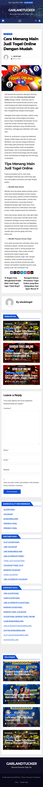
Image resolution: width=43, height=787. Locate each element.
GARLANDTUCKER (21, 10)
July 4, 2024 (11, 746)
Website (6, 470)
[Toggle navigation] (19, 20)
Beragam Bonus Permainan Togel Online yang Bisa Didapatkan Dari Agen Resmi (30, 283)
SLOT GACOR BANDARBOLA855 (16, 635)
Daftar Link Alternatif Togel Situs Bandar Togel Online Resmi (21, 378)
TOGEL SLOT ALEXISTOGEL (14, 561)
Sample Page (24, 782)
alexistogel (17, 56)
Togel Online (8, 34)
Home (16, 782)
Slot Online (9, 669)
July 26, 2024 (12, 700)
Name (6, 450)
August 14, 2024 (13, 678)
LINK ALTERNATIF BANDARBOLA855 (18, 626)
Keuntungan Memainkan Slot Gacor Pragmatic (19, 696)
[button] (36, 21)
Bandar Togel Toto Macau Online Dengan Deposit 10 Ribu (20, 334)
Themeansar (36, 777)
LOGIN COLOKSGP (11, 575)
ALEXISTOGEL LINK (11, 640)
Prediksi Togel (10, 372)
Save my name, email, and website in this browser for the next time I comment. (21, 484)
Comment (7, 408)
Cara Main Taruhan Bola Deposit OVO (19, 718)
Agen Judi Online (10, 714)
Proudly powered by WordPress (11, 777)
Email (6, 460)
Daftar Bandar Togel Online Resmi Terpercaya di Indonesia (21, 356)
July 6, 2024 (11, 723)
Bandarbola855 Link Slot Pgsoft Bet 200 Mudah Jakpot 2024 (19, 674)
